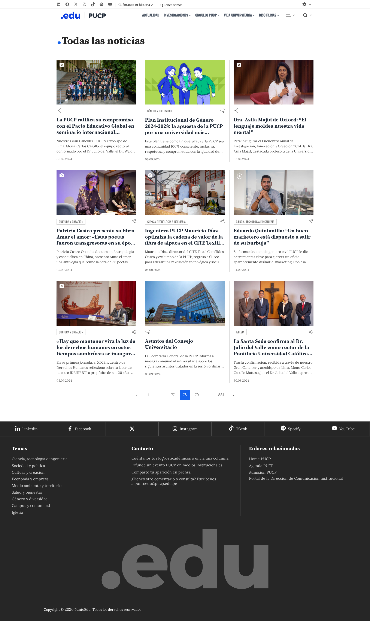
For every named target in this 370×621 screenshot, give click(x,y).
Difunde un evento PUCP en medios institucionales (176, 465)
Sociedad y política (28, 465)
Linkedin (30, 428)
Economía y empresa (30, 478)
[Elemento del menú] (289, 15)
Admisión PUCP (263, 472)
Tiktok (241, 428)
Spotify (294, 428)
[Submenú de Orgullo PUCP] (219, 15)
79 (197, 394)
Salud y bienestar (27, 492)
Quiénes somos (171, 5)
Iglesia (240, 332)
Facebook (83, 428)
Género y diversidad (159, 111)
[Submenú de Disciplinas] (278, 15)
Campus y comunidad (31, 505)
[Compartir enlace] (59, 111)
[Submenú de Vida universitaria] (254, 15)
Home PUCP (260, 458)
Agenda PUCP (261, 465)
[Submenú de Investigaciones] (190, 15)
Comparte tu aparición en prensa (161, 472)
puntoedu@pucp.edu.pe (155, 483)
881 (221, 394)
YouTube (347, 428)
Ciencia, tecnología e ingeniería (166, 221)
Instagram (189, 428)
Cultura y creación (71, 221)
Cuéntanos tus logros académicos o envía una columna (179, 458)
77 (173, 394)
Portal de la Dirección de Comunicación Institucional (296, 478)
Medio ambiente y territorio (36, 485)
